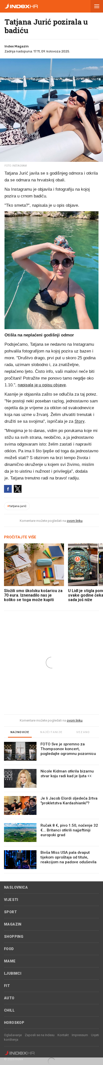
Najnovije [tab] (20, 732)
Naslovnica (16, 887)
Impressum (80, 1035)
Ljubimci (12, 973)
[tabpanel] (51, 807)
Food (9, 949)
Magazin (13, 924)
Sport (10, 912)
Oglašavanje (13, 1035)
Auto (9, 998)
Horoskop (14, 1023)
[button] (96, 6)
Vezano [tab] (83, 732)
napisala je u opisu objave (42, 384)
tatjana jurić (16, 506)
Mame (10, 961)
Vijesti (11, 900)
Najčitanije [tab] (51, 732)
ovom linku (74, 521)
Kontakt (63, 1035)
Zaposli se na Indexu (39, 1035)
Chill (9, 1010)
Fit (7, 986)
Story (79, 421)
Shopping (13, 937)
